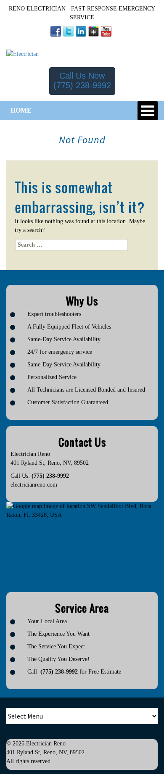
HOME (21, 110)
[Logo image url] (22, 53)
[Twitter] (68, 31)
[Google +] (93, 31)
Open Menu (148, 110)
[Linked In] (81, 31)
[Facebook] (55, 31)
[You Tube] (106, 31)
